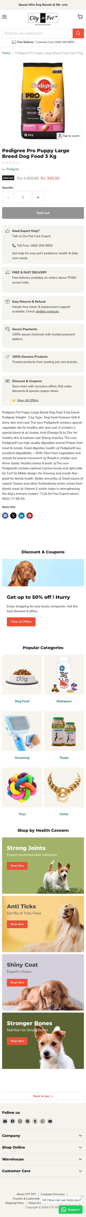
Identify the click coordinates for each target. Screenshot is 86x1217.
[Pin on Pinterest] (30, 515)
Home (6, 53)
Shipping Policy (14, 1203)
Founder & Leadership (26, 1199)
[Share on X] (13, 515)
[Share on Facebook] (5, 515)
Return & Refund (39, 1203)
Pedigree (12, 169)
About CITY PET (26, 1194)
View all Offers (21, 622)
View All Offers (27, 400)
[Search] (78, 33)
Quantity (7, 187)
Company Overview (53, 1194)
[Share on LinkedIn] (21, 515)
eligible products (47, 311)
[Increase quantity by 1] (38, 197)
